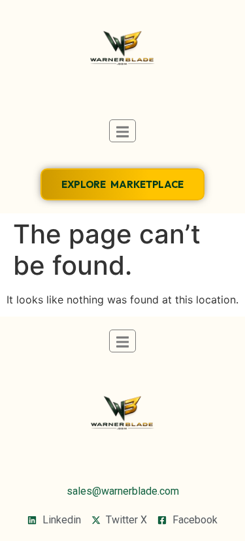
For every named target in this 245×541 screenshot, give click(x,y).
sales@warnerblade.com (123, 491)
